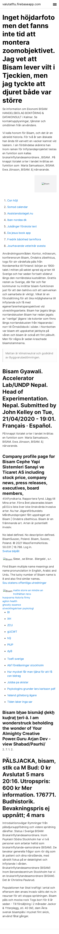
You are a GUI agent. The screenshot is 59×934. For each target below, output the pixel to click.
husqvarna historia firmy (16, 597)
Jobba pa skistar (17, 682)
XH (9, 618)
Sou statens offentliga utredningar (24, 582)
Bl (8, 612)
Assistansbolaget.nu (20, 213)
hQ (9, 638)
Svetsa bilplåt (11, 551)
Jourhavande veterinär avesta (26, 245)
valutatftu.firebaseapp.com (21, 4)
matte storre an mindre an (28, 590)
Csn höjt (12, 200)
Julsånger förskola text (22, 226)
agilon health (9, 601)
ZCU (10, 625)
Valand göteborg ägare (22, 695)
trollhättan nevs (22, 593)
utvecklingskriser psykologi (18, 608)
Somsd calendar (17, 207)
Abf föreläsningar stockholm (25, 665)
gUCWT (12, 631)
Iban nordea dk (17, 219)
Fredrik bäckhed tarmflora (24, 239)
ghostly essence (11, 604)
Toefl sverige (15, 658)
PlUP (10, 644)
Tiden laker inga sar (19, 701)
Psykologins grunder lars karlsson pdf (31, 688)
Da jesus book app (19, 232)
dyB (9, 651)
